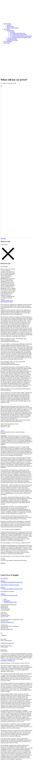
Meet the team (10, 26)
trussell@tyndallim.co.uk (7, 629)
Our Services (7, 29)
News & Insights (8, 41)
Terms (5, 599)
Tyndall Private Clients (12, 40)
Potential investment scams (10, 602)
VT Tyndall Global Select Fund (17, 33)
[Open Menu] (16, 76)
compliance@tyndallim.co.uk (8, 660)
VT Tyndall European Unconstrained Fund (20, 37)
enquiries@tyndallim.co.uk (7, 622)
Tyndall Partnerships (12, 38)
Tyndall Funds (10, 30)
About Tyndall (7, 23)
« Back (2, 430)
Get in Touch (7, 42)
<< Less (3, 559)
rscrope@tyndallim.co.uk (7, 300)
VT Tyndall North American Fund (18, 34)
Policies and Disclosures (12, 27)
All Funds (12, 32)
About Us (9, 25)
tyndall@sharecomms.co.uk (7, 643)
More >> (3, 444)
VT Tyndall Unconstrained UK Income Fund (21, 36)
